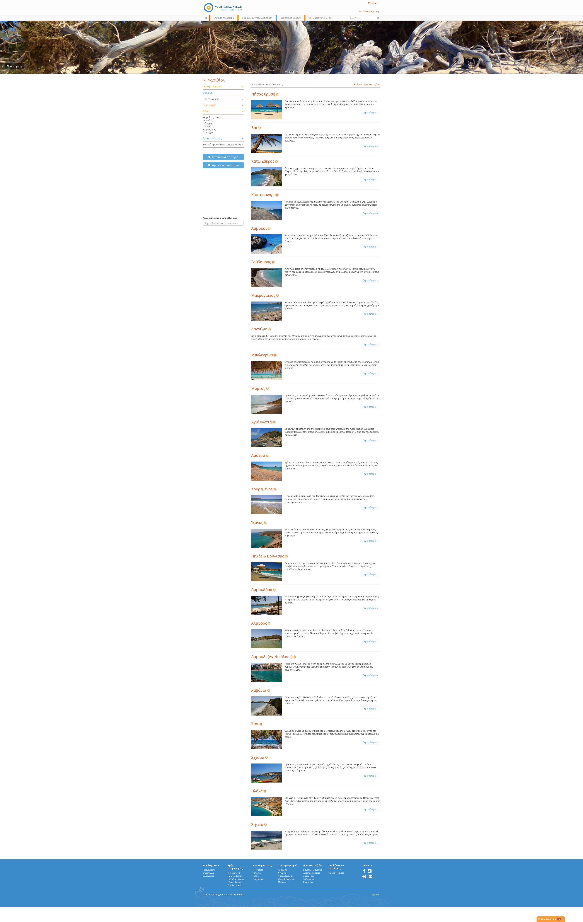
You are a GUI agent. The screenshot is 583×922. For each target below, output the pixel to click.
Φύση (206, 111)
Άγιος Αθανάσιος (285, 876)
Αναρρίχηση (258, 879)
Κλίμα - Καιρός (234, 882)
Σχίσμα (257, 757)
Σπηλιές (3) (208, 126)
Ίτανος (257, 522)
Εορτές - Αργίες (234, 885)
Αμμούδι (259, 228)
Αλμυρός (259, 623)
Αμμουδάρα (261, 589)
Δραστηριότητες (212, 138)
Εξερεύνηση (308, 882)
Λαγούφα (259, 328)
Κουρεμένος (262, 488)
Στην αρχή (375, 894)
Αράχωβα (282, 870)
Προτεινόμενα (211, 99)
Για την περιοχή (212, 86)
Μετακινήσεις (234, 873)
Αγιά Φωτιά (261, 421)
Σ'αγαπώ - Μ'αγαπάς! (312, 870)
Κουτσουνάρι (263, 194)
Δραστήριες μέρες (311, 873)
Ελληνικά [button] (373, 3)
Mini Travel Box (550, 919)
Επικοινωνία (208, 873)
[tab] (223, 87)
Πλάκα (257, 790)
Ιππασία (257, 873)
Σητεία (257, 824)
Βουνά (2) (208, 120)
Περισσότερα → (370, 112)
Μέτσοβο (282, 882)
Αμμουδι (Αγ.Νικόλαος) (271, 656)
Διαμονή (208, 92)
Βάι (254, 127)
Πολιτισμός (209, 105)
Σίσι (255, 723)
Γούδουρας (261, 261)
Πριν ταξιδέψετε (235, 876)
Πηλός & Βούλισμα (268, 556)
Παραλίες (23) (211, 117)
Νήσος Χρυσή (263, 94)
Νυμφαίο (282, 873)
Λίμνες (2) (208, 132)
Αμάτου (258, 455)
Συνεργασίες (208, 876)
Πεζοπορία (258, 870)
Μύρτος (258, 388)
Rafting (256, 876)
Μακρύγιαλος (263, 295)
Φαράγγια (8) (209, 129)
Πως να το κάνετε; (336, 873)
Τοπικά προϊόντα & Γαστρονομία (222, 144)
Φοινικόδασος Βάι (17, 66)
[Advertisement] (223, 192)
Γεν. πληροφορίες (236, 879)
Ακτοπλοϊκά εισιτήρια (224, 157)
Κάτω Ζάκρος (262, 161)
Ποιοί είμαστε (209, 870)
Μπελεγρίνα (262, 354)
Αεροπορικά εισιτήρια (224, 165)
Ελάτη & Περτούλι (286, 879)
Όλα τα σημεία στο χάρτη (367, 84)
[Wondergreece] (223, 7)
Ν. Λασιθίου (214, 80)
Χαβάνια (258, 690)
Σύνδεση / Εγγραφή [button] (370, 11)
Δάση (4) (207, 123)
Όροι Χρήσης (237, 894)
